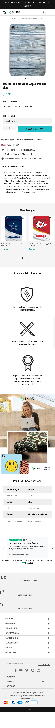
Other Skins (11, 652)
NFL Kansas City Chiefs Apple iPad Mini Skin (41, 245)
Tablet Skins (11, 643)
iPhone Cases (11, 628)
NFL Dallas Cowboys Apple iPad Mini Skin (12, 245)
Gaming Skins (11, 623)
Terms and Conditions (33, 140)
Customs (9, 619)
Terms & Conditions (27, 699)
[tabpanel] (14, 236)
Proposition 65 (28, 696)
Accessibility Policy (15, 696)
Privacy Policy (40, 696)
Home (14, 18)
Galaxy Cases (12, 633)
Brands (9, 647)
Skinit (15, 12)
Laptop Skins (11, 638)
